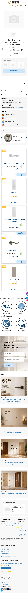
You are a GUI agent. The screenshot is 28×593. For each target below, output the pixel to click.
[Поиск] (7, 6)
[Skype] (2, 591)
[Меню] (2, 6)
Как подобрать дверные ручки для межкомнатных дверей (14, 400)
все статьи (25, 374)
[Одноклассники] (4, 589)
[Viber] (10, 589)
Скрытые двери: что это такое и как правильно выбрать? (14, 431)
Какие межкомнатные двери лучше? (14, 493)
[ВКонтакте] (2, 589)
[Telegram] (6, 589)
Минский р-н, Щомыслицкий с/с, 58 (8, 523)
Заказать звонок (5, 568)
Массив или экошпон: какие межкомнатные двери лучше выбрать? (14, 463)
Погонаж (17, 47)
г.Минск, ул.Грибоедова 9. (21, 524)
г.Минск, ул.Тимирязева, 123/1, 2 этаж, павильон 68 (12, 563)
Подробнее (22, 107)
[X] (8, 589)
